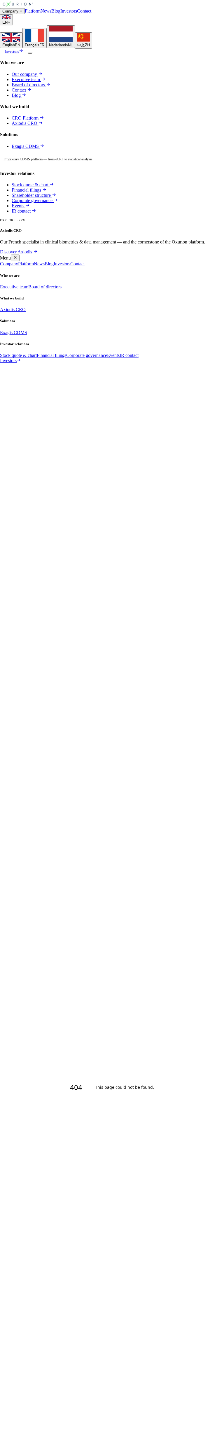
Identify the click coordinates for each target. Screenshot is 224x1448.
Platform (33, 10)
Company (10, 11)
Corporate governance (32, 200)
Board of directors (28, 84)
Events (18, 205)
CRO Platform (25, 117)
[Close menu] (15, 258)
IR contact (21, 210)
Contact (84, 10)
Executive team (26, 79)
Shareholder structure (31, 195)
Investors (68, 10)
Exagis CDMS (26, 146)
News (46, 10)
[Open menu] (30, 53)
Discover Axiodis (16, 251)
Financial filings (26, 189)
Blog (55, 10)
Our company (24, 74)
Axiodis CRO (25, 123)
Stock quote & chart (30, 184)
